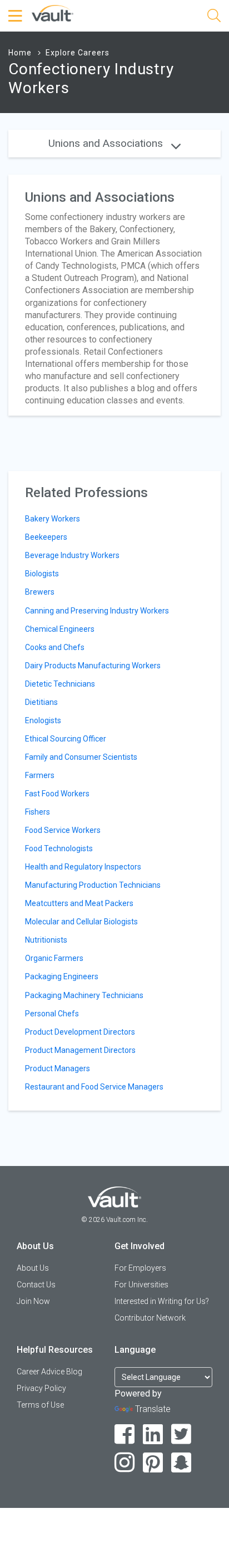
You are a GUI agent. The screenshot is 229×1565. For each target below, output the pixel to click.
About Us (33, 1268)
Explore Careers (77, 52)
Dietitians (41, 702)
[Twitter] (181, 1434)
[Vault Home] (52, 12)
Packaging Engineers (61, 976)
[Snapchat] (181, 1462)
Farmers (39, 775)
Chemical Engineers (59, 629)
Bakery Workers (52, 518)
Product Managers (57, 1068)
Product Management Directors (80, 1050)
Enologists (43, 720)
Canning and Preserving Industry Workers (97, 610)
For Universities (141, 1284)
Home (20, 52)
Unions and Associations (107, 143)
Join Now (33, 1301)
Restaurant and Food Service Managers (94, 1086)
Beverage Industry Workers (72, 555)
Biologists (42, 573)
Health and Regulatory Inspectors (83, 866)
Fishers (37, 811)
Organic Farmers (54, 958)
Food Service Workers (63, 830)
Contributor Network (150, 1317)
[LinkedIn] (153, 1434)
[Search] (214, 17)
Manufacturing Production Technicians (93, 885)
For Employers (140, 1268)
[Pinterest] (153, 1462)
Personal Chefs (52, 1013)
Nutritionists (46, 939)
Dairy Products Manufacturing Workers (93, 665)
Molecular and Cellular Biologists (81, 921)
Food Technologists (59, 848)
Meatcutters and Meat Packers (79, 903)
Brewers (39, 591)
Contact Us (36, 1284)
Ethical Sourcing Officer (65, 738)
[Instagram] (124, 1462)
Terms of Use (40, 1404)
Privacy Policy (41, 1388)
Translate (153, 1409)
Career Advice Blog (49, 1371)
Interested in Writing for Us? (161, 1301)
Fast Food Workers (57, 793)
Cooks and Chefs (54, 647)
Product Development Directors (80, 1031)
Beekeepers (46, 537)
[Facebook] (124, 1434)
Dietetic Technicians (60, 683)
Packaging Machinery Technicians (84, 995)
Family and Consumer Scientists (81, 757)
